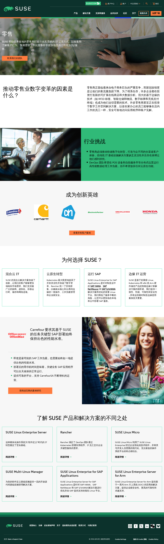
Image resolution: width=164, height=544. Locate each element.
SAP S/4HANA (108, 289)
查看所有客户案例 (82, 233)
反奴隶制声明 (49, 525)
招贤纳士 (33, 525)
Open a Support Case (15, 539)
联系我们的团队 (14, 58)
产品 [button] (76, 13)
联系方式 (82, 525)
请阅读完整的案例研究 (30, 390)
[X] (141, 526)
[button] (93, 2)
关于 (58, 525)
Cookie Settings (120, 539)
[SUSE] (15, 525)
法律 (40, 525)
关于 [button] (134, 13)
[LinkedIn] (147, 526)
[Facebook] (136, 526)
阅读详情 (10, 457)
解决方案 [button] (86, 13)
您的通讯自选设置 (69, 525)
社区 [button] (125, 13)
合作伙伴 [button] (114, 13)
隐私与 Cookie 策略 (140, 539)
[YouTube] (130, 526)
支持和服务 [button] (100, 13)
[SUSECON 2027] (93, 3)
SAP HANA (95, 286)
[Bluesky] (158, 526)
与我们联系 (92, 525)
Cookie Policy (153, 539)
